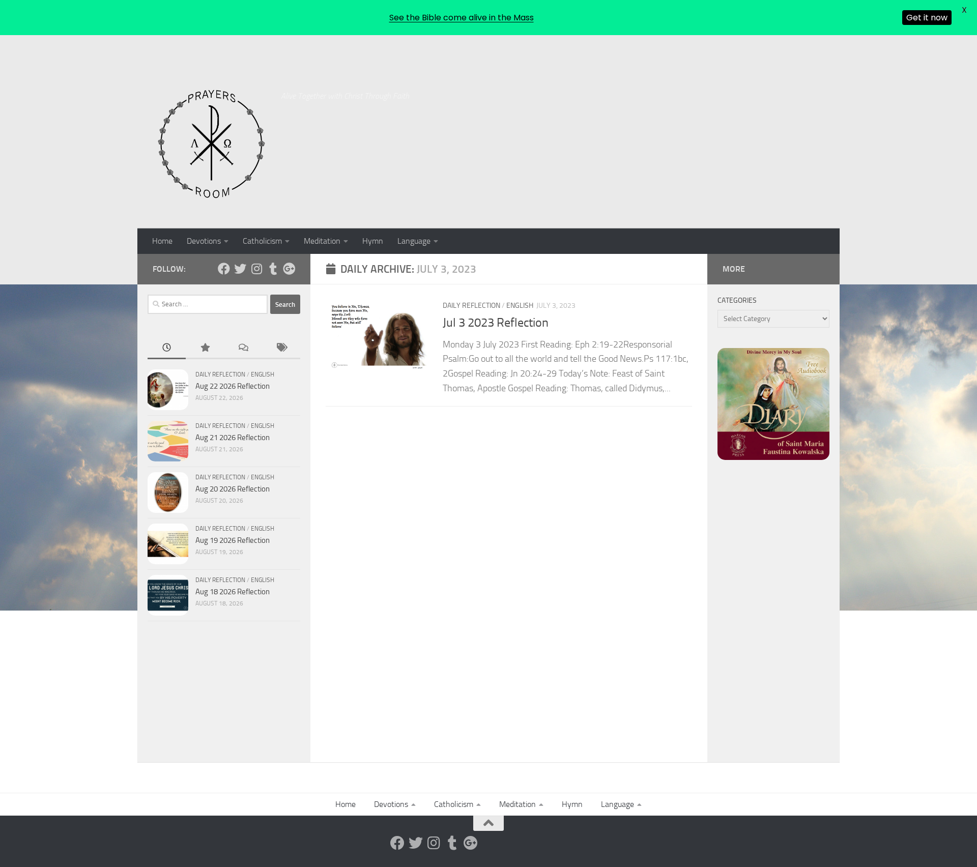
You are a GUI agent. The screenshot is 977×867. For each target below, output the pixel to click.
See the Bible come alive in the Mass (461, 17)
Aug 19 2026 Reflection (232, 540)
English (519, 305)
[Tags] (281, 348)
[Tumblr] (273, 269)
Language (413, 241)
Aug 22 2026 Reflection (232, 386)
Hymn (372, 241)
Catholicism (262, 241)
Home (162, 241)
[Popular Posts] (205, 348)
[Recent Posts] (167, 348)
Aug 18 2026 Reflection (232, 591)
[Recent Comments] (243, 348)
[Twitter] (240, 269)
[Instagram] (256, 269)
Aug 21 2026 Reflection (232, 437)
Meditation (322, 241)
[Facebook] (224, 269)
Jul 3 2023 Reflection (496, 322)
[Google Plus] (289, 269)
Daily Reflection (471, 305)
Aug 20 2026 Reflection (232, 489)
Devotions (204, 241)
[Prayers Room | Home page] (212, 144)
